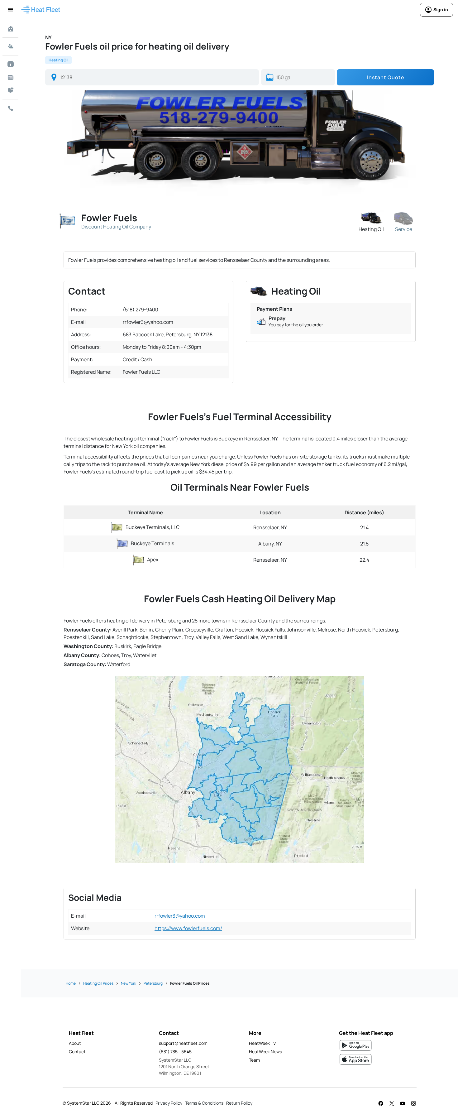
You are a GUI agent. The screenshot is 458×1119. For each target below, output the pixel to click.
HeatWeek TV (262, 1043)
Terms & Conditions (204, 1103)
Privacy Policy (168, 1103)
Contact (77, 1051)
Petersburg (153, 983)
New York (128, 983)
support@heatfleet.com (183, 1043)
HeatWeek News (265, 1051)
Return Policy (239, 1103)
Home (71, 983)
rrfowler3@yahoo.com (180, 915)
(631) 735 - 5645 (175, 1051)
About (75, 1043)
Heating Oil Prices (98, 983)
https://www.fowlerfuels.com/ (188, 928)
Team (254, 1060)
